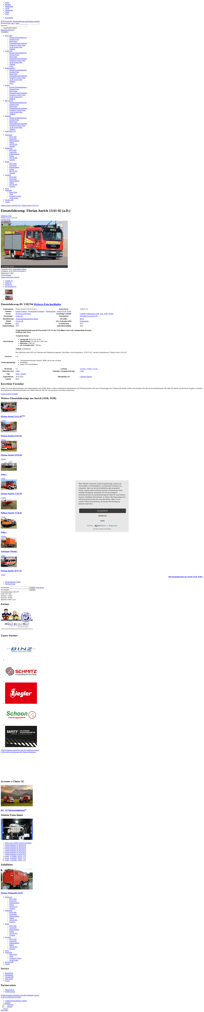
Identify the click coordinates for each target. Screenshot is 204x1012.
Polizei (7, 85)
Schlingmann (84, 321)
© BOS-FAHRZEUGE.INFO (11, 997)
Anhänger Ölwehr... (9, 551)
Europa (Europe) (21, 311)
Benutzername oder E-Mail (10, 23)
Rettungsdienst (10, 68)
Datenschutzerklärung (105, 528)
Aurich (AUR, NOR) (64, 311)
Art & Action (13, 198)
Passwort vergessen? (8, 30)
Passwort (4, 25)
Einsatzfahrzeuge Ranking (18, 43)
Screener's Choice (15, 196)
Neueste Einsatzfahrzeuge (18, 37)
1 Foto (3, 478)
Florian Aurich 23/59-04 (11, 455)
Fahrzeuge (8, 135)
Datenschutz (9, 1005)
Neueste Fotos (14, 39)
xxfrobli (23, 374)
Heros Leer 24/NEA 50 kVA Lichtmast (18, 843)
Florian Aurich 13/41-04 (30, 205)
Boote (7, 162)
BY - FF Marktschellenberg (13, 810)
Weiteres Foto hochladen (47, 304)
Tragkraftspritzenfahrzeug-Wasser (27, 319)
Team (7, 12)
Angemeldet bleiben (10, 28)
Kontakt (8, 4)
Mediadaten (9, 6)
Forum (7, 202)
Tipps (11, 194)
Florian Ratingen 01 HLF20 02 (15, 845)
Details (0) (8, 285)
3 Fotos (3, 440)
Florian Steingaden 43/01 (12, 893)
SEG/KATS (9, 101)
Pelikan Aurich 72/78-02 (11, 513)
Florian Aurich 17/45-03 (11, 494)
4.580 (17, 371)
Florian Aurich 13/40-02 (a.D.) (11, 205)
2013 (17, 323)
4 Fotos (3, 459)
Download (9, 277)
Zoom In (16, 277)
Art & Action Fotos (15, 47)
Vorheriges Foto (6, 216)
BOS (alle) (8, 36)
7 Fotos (3, 421)
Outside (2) (9, 281)
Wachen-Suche (10, 584)
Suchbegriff (5, 587)
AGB (7, 8)
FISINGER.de (10, 992)
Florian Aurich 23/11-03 (11, 416)
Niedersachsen (51, 311)
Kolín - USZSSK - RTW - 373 (15, 856)
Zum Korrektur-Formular (9, 394)
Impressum (9, 10)
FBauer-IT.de (9, 990)
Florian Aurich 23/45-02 (11, 436)
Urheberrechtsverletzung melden (16, 1001)
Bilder (19, 269)
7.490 (82, 371)
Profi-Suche (40, 587)
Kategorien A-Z (10, 131)
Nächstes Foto (5, 220)
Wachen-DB (9, 200)
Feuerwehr (8, 51)
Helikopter (8, 148)
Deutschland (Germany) (36, 311)
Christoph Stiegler (86, 377)
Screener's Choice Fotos (17, 45)
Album (24, 269)
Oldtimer (12, 49)
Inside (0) (8, 283)
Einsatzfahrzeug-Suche (13, 582)
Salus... (4, 474)
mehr (102, 521)
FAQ (7, 14)
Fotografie (8, 190)
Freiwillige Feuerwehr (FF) (89, 316)
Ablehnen (102, 516)
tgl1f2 (18, 374)
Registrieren (9, 18)
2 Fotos (3, 498)
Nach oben (4, 1010)
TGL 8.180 (19, 321)
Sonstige (8, 116)
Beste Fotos (13, 41)
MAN (82, 319)
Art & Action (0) (10, 286)
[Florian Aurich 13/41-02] (9, 294)
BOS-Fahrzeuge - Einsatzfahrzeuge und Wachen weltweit (20, 21)
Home (7, 3)
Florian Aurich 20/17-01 (11, 571)
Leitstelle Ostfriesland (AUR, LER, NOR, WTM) (96, 314)
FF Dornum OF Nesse (23, 314)
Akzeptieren (102, 511)
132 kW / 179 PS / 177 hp (88, 369)
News (11, 66)
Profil (15, 269)
